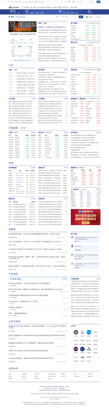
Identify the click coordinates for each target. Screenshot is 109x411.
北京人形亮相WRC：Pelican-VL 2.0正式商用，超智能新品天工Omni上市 (35, 242)
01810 (39, 150)
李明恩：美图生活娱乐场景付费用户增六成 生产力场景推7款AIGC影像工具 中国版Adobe (50, 190)
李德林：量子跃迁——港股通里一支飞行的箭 (50, 170)
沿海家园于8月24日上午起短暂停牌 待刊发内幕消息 (50, 111)
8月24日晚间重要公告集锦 (78, 147)
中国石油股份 (74, 93)
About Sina (38, 393)
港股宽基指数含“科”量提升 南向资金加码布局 (50, 45)
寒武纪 (16, 139)
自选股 (27, 12)
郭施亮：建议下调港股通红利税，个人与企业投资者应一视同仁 (50, 180)
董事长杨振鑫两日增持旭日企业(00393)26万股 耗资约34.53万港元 (50, 211)
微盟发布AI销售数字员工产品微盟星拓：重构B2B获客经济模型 (31, 343)
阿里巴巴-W (74, 25)
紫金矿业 (17, 142)
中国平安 (73, 86)
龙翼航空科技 (12, 188)
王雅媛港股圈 (78, 250)
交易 (89, 11)
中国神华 (73, 82)
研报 (68, 12)
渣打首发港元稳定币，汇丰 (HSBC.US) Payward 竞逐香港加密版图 (85, 157)
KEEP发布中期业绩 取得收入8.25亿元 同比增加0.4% (50, 108)
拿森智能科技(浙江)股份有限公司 (20, 212)
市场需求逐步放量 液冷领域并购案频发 (81, 145)
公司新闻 (41, 99)
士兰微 (16, 146)
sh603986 (11, 137)
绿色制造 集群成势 (15, 307)
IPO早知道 (77, 267)
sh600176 (11, 148)
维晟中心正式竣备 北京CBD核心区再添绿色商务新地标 (28, 351)
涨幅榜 (15, 60)
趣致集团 (73, 47)
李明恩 (65, 175)
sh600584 (11, 153)
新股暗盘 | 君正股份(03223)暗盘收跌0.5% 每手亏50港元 (85, 316)
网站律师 (59, 393)
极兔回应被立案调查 (20, 16)
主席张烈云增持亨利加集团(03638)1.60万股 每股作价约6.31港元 (50, 222)
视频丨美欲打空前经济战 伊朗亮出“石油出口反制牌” (51, 58)
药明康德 (17, 144)
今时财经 (37, 378)
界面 (75, 374)
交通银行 (73, 201)
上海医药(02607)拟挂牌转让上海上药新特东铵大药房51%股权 (85, 311)
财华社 (10, 374)
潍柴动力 (73, 197)
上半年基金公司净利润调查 (29, 1)
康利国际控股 (89, 118)
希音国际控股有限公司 (19, 204)
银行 (72, 115)
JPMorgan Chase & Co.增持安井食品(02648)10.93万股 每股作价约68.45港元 (50, 224)
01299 (39, 153)
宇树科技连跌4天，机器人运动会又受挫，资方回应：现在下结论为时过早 (53, 84)
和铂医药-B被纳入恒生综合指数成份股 (48, 113)
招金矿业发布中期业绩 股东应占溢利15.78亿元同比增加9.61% (50, 122)
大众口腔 (73, 184)
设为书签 (74, 7)
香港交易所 (52, 386)
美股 (14, 12)
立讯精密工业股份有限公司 (20, 219)
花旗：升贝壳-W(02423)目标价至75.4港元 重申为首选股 (21, 103)
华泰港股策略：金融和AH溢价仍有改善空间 (49, 49)
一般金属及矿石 (75, 118)
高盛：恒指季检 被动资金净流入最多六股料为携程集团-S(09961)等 (21, 101)
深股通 (37, 12)
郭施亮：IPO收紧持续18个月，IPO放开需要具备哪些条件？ (50, 178)
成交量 (23, 60)
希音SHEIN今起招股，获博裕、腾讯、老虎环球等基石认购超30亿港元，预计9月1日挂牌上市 (37, 257)
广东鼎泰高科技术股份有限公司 (20, 224)
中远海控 (73, 204)
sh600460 (11, 146)
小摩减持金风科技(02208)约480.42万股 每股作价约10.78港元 (50, 206)
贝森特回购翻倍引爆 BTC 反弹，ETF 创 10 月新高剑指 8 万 (85, 291)
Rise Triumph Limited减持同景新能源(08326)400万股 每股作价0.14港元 (50, 209)
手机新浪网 (26, 7)
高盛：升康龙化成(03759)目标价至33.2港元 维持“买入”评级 (21, 108)
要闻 (39, 23)
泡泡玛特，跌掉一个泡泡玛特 (46, 86)
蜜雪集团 (73, 56)
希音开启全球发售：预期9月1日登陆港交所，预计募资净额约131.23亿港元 (36, 289)
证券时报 (24, 376)
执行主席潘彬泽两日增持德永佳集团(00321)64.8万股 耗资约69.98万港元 (50, 219)
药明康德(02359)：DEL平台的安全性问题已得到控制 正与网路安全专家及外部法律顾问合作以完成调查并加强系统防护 (85, 283)
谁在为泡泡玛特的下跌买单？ (46, 79)
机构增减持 (13, 168)
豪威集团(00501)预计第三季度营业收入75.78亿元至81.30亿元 (85, 295)
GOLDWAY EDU (90, 101)
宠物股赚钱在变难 (75, 150)
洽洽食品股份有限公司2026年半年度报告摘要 (83, 137)
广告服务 (44, 393)
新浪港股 (14, 7)
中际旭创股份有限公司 (19, 214)
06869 (39, 157)
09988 (39, 137)
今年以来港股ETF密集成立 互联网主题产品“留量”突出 (52, 53)
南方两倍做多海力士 (76, 39)
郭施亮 (65, 178)
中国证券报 (24, 374)
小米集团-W (74, 28)
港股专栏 (41, 168)
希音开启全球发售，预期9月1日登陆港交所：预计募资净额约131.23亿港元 (58, 36)
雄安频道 (54, 7)
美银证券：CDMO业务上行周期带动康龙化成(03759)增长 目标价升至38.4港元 (21, 122)
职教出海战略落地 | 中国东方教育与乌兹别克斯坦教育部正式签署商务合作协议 (37, 335)
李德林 (65, 170)
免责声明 (67, 386)
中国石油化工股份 (75, 74)
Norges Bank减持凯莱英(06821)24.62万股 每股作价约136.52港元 (50, 201)
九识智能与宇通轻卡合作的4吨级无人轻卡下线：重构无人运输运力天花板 (35, 249)
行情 (26, 11)
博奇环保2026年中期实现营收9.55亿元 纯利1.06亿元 (50, 101)
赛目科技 (11, 180)
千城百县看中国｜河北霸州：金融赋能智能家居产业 (51, 77)
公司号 (73, 326)
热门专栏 (74, 234)
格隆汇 (36, 376)
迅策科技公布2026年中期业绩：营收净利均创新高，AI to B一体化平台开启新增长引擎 (37, 327)
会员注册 (71, 393)
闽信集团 (88, 111)
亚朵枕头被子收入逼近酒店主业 (46, 74)
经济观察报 (76, 376)
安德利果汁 (73, 54)
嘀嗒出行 (11, 182)
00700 (39, 142)
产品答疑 (76, 393)
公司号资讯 (14, 321)
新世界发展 (73, 91)
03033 (39, 144)
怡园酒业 (88, 113)
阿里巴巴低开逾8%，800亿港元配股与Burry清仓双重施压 (53, 32)
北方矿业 (11, 193)
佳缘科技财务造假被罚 (39, 1)
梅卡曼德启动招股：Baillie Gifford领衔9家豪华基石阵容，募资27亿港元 (34, 234)
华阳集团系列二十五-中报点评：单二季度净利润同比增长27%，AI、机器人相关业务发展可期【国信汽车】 (85, 155)
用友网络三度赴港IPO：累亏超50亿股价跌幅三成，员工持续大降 (55, 60)
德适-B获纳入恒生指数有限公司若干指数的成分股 (50, 115)
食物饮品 (73, 113)
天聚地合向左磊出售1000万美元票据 (47, 118)
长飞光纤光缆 (48, 157)
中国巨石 (17, 148)
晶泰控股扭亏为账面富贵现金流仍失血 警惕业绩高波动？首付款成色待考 (50, 173)
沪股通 (42, 12)
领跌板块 (82, 99)
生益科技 (17, 155)
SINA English (65, 393)
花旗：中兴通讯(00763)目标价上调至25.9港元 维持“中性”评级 (21, 106)
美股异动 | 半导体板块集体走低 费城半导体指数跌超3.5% (85, 288)
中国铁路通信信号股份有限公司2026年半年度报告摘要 (28, 295)
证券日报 (63, 376)
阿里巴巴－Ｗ (48, 137)
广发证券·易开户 (65, 7)
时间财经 (77, 241)
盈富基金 (47, 139)
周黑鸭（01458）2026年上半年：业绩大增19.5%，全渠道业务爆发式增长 (85, 306)
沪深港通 (13, 128)
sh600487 (11, 150)
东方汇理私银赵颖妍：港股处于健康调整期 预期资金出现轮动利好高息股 (21, 120)
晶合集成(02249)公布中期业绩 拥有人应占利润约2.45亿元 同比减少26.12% (85, 286)
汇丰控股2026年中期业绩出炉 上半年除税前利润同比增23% (85, 142)
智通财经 (63, 374)
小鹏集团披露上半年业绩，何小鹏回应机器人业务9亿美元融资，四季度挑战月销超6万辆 (53, 91)
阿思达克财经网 (51, 374)
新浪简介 (33, 393)
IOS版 (34, 7)
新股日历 (12, 199)
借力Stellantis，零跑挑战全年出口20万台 (23, 301)
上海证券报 (89, 376)
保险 (72, 111)
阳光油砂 (88, 103)
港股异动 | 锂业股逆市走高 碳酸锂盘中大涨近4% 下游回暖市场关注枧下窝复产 (85, 308)
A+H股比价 (75, 189)
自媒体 (72, 12)
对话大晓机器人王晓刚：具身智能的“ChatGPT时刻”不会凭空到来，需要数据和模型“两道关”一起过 (85, 152)
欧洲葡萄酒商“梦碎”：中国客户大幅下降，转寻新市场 (52, 82)
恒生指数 (12, 43)
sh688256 (11, 139)
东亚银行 (88, 115)
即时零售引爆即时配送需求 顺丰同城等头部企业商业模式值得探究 (50, 175)
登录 (99, 69)
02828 (39, 148)
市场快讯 (41, 199)
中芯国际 (47, 146)
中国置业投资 (74, 179)
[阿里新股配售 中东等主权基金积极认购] (23, 21)
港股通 (32, 12)
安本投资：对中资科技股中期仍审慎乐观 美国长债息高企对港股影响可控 (21, 118)
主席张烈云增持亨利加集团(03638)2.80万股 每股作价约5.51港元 (50, 217)
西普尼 (72, 49)
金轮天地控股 (74, 177)
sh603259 (11, 144)
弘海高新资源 (89, 108)
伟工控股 (73, 182)
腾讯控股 (73, 30)
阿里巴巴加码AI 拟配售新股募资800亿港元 (49, 56)
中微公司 (17, 157)
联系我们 (49, 393)
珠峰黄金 (88, 120)
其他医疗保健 (74, 106)
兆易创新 (17, 137)
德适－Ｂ (88, 106)
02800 (39, 139)
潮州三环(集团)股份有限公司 (20, 222)
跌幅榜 (19, 60)
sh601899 (11, 142)
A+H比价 (27, 60)
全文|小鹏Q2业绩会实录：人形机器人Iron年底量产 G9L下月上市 (53, 72)
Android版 (42, 7)
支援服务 (73, 101)
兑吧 (72, 172)
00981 (39, 146)
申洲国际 (73, 89)
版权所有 (57, 399)
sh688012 (11, 157)
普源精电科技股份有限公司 (20, 217)
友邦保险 (47, 153)
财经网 (10, 376)
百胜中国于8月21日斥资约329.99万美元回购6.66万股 (50, 120)
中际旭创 (73, 32)
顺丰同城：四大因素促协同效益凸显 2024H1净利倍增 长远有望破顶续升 (50, 183)
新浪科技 (48, 7)
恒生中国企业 (48, 148)
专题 (10, 70)
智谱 (72, 34)
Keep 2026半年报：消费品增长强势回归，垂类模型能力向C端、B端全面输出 (58, 41)
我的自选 (74, 70)
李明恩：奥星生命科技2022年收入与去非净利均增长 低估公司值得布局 (50, 193)
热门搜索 (11, 17)
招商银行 (73, 195)
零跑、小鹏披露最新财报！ (18, 313)
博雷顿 (72, 51)
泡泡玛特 (73, 37)
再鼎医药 (11, 173)
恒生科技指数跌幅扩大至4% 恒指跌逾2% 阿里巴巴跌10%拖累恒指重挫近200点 (59, 30)
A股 (11, 12)
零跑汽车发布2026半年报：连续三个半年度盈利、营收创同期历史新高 (53, 93)
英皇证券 (50, 378)
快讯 (45, 23)
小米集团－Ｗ (48, 150)
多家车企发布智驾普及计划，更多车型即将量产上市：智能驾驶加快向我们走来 (86, 238)
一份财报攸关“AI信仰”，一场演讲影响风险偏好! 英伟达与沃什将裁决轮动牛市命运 (85, 313)
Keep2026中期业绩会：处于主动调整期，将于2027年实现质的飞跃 (56, 39)
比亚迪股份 (73, 206)
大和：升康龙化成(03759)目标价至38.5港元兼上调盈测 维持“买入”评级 (21, 115)
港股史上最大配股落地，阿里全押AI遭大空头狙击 (51, 47)
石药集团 (73, 77)
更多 (32, 98)
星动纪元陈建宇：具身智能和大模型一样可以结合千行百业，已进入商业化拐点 (37, 266)
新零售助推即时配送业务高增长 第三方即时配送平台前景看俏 (50, 188)
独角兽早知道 (78, 258)
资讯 (60, 11)
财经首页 (12, 11)
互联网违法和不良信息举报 (51, 390)
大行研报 (12, 99)
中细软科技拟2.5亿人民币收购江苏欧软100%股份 (50, 103)
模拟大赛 (90, 12)
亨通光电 (17, 150)
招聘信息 (54, 393)
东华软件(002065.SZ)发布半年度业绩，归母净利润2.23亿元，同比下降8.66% (85, 300)
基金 (18, 12)
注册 (74, 1)
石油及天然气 (74, 103)
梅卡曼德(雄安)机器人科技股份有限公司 (20, 207)
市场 (64, 12)
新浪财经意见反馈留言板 (64, 390)
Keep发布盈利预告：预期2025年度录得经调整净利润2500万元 (31, 358)
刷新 (65, 69)
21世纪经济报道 (51, 376)
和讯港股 (37, 374)
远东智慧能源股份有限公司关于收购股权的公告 (83, 135)
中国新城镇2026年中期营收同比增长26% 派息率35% (50, 106)
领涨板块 (74, 99)
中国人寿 (73, 79)
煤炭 (72, 108)
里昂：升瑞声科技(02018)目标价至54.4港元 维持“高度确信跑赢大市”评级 (21, 113)
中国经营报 (89, 374)
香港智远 (11, 378)
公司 (60, 12)
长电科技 (17, 153)
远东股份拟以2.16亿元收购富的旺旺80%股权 (82, 140)
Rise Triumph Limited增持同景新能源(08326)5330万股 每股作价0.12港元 (50, 214)
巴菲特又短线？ (78, 246)
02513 (39, 155)
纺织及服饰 (73, 122)
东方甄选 (73, 58)
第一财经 (24, 378)
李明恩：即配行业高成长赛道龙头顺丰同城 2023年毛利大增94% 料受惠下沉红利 (50, 185)
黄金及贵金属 (74, 120)
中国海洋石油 (74, 84)
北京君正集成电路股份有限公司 (20, 209)
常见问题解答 (42, 390)
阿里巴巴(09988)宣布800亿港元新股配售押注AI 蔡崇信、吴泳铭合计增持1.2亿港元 (85, 302)
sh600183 (11, 155)
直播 (77, 12)
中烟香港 (73, 60)
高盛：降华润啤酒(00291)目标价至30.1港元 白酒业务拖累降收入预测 (21, 111)
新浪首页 (10, 1)
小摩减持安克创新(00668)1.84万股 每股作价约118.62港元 (50, 204)
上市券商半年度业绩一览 (19, 1)
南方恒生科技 (48, 144)
